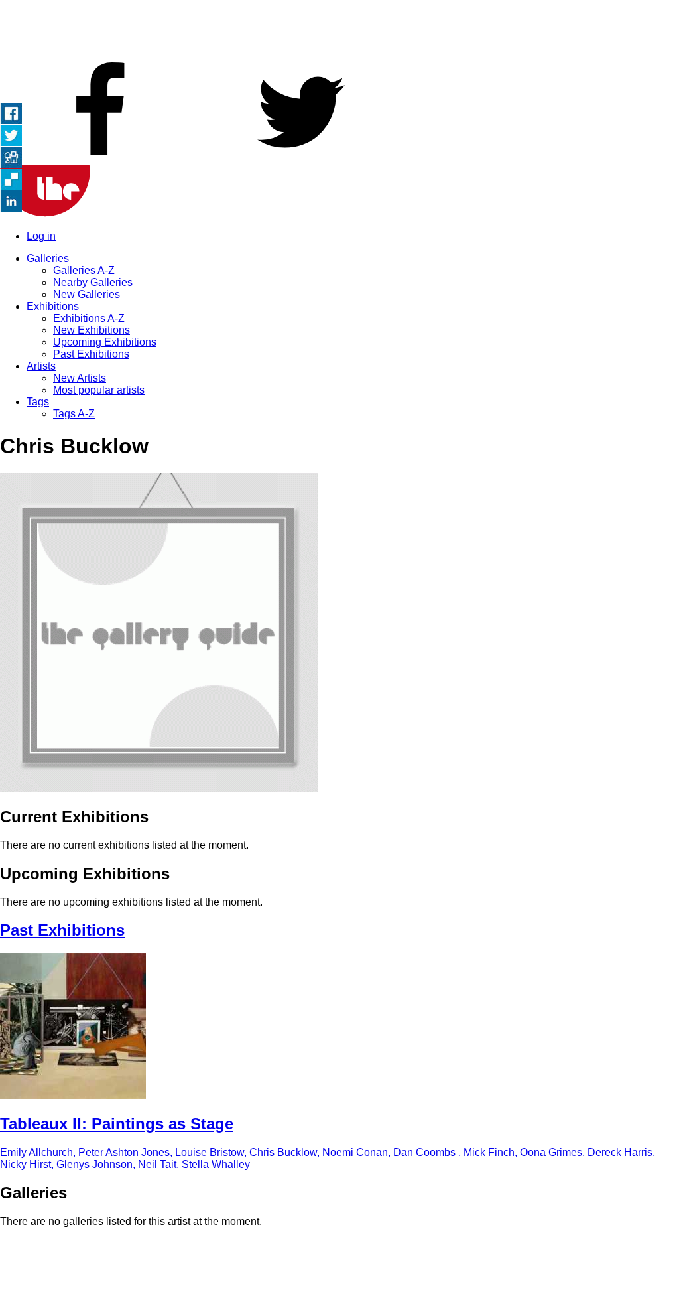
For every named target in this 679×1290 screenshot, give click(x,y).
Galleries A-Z (84, 270)
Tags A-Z (74, 413)
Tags (38, 401)
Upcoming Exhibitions (104, 342)
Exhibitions (53, 306)
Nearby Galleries (93, 282)
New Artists (79, 378)
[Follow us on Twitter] (301, 158)
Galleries (48, 258)
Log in (41, 236)
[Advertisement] (339, 30)
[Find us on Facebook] (101, 158)
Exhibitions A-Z (89, 318)
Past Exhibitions (91, 354)
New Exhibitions (91, 330)
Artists (41, 366)
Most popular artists (99, 389)
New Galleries (86, 294)
